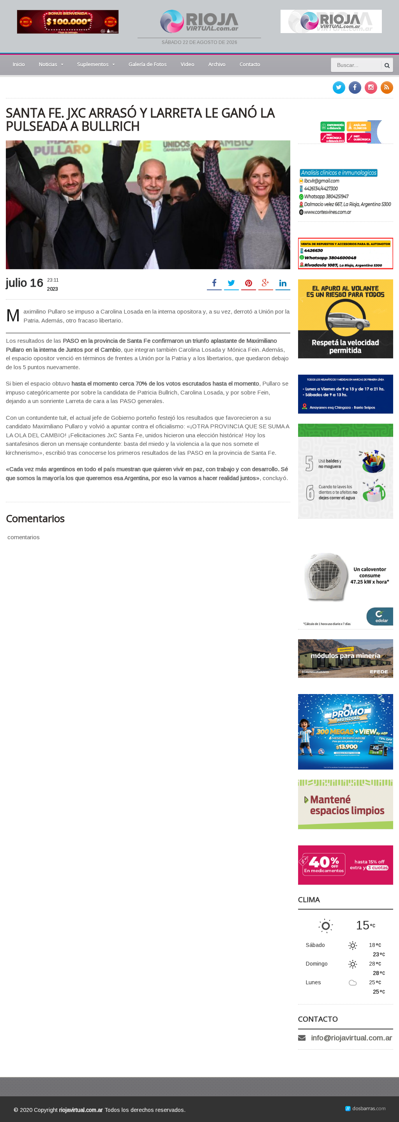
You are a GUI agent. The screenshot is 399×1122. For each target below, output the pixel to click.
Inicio (19, 64)
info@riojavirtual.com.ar (351, 1038)
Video (187, 64)
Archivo (217, 64)
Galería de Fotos (148, 64)
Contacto (250, 64)
